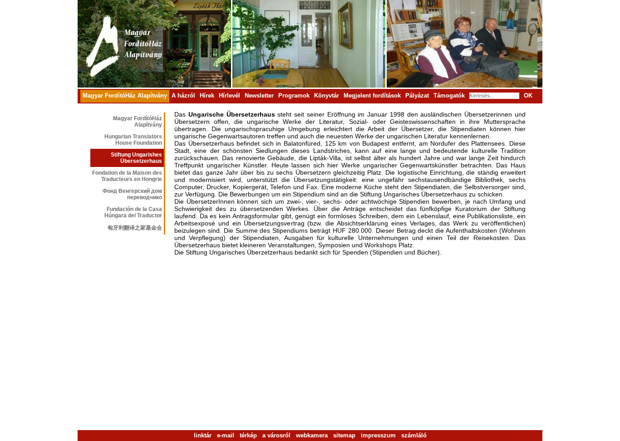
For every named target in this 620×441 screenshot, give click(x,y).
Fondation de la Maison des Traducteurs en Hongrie (127, 176)
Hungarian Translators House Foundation (133, 139)
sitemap (344, 435)
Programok (294, 95)
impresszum (378, 435)
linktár (203, 435)
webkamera (312, 435)
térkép (248, 435)
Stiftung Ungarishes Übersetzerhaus (136, 158)
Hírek (207, 95)
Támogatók (449, 95)
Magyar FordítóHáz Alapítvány (125, 95)
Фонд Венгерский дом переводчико (132, 194)
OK (528, 95)
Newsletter (259, 95)
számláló (414, 435)
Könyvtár (326, 95)
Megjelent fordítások (372, 95)
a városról (276, 435)
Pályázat (417, 95)
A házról (183, 95)
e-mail (225, 435)
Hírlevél (229, 95)
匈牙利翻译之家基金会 (135, 228)
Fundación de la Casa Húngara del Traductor (133, 212)
